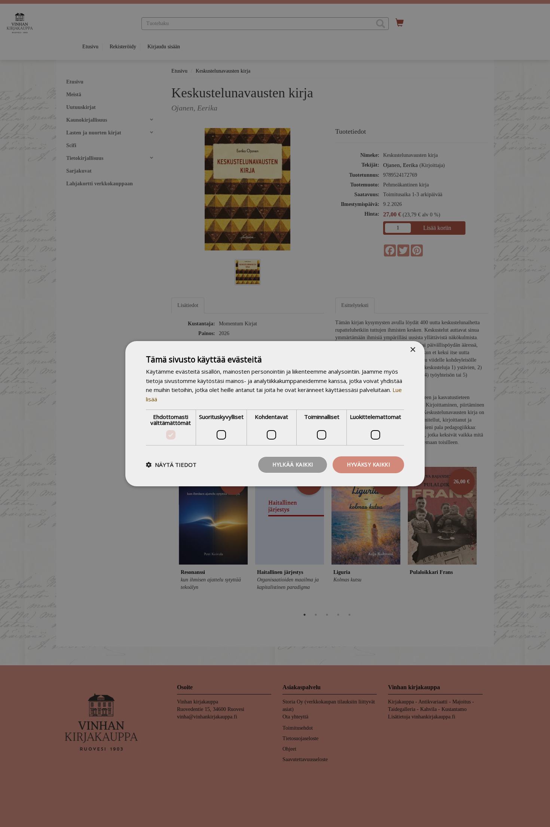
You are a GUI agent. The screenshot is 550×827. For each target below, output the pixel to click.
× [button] (412, 349)
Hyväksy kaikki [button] (368, 464)
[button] (171, 464)
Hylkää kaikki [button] (292, 464)
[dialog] (275, 413)
